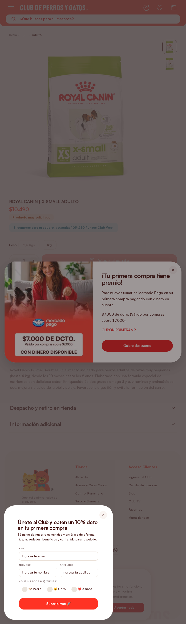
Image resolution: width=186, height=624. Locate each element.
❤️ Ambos (84, 589)
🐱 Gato (59, 589)
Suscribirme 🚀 (58, 604)
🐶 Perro (34, 589)
